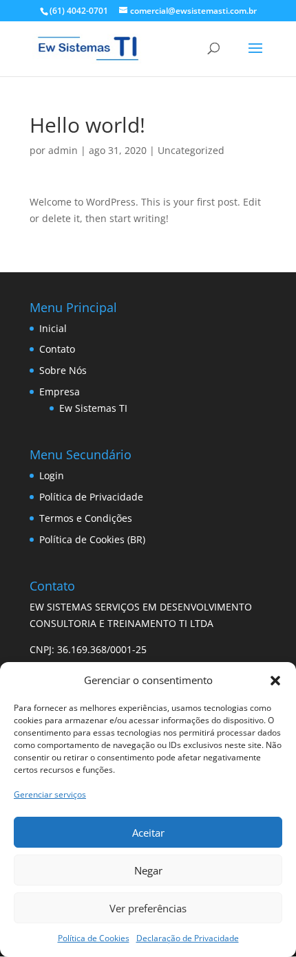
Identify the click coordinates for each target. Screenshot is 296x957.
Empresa (59, 391)
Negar (148, 870)
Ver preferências (148, 908)
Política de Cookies (93, 938)
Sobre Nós (63, 370)
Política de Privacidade (91, 496)
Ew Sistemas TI (93, 408)
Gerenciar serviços (50, 794)
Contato (57, 348)
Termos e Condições (85, 518)
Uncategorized (191, 150)
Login (51, 475)
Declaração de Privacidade (187, 938)
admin (63, 150)
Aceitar (148, 832)
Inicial (53, 328)
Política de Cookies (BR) (92, 539)
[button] (275, 681)
